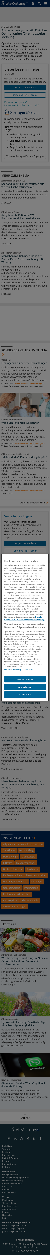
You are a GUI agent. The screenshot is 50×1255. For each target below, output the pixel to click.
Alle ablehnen (24, 687)
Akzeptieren (25, 694)
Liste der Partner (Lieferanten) (18, 669)
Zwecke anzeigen (25, 679)
